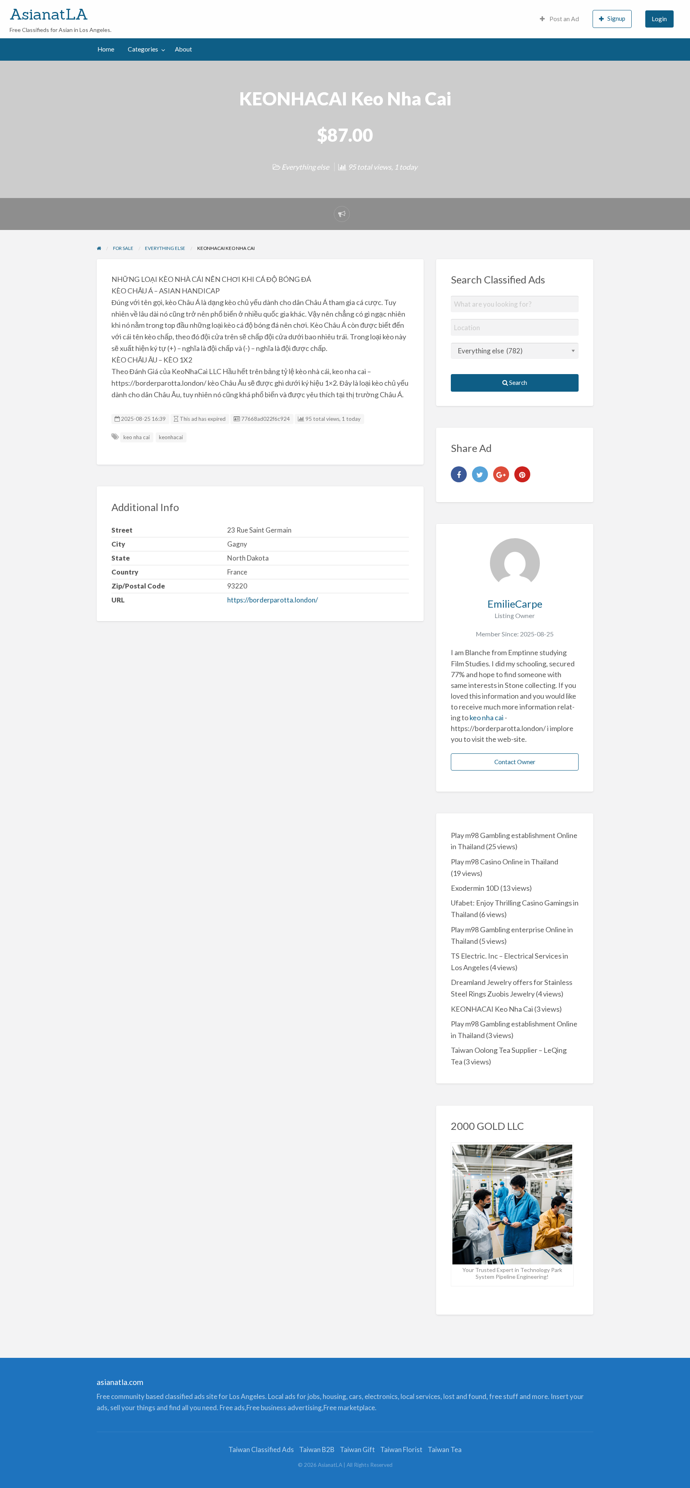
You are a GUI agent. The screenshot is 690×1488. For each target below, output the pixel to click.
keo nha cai (136, 437)
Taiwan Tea (445, 1449)
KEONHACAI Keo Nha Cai (492, 1009)
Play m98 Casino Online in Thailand (504, 861)
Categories (143, 49)
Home (105, 49)
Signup (616, 18)
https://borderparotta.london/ (272, 600)
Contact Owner (514, 761)
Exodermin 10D (475, 888)
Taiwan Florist (401, 1449)
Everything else (305, 166)
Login (659, 18)
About (183, 49)
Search (517, 382)
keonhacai (171, 437)
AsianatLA (49, 14)
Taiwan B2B (317, 1449)
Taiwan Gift (357, 1449)
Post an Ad (563, 18)
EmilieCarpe (515, 604)
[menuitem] (559, 19)
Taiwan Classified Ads (261, 1449)
